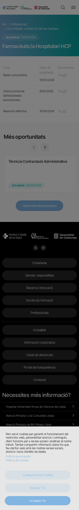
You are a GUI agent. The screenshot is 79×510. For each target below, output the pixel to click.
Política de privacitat (18, 456)
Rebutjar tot (37, 488)
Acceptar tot (38, 500)
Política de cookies (17, 460)
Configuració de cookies (38, 475)
